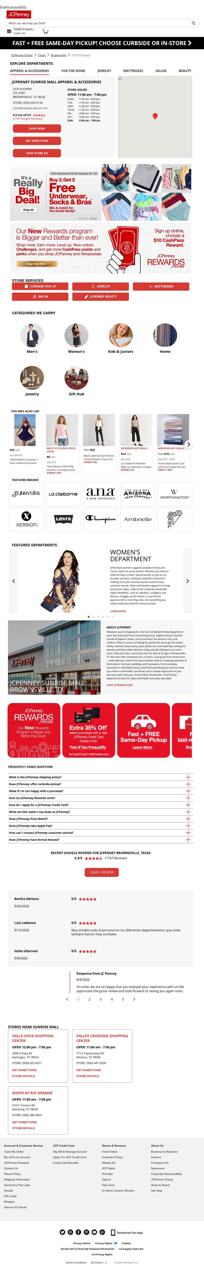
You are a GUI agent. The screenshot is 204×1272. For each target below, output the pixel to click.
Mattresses (164, 286)
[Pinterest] (87, 1232)
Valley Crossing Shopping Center (102, 1038)
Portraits (107, 1173)
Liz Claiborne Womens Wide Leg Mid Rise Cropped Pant (136, 467)
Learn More (118, 611)
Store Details (23, 1076)
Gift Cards (10, 1196)
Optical (106, 1179)
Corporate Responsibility (166, 1173)
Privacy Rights (103, 1243)
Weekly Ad (108, 1162)
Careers (156, 1157)
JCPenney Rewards (16, 1162)
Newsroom (158, 1168)
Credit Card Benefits (65, 1162)
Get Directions (37, 141)
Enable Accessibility (13, 7)
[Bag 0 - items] (45, 31)
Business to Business (164, 1151)
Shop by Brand (160, 1185)
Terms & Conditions (76, 1262)
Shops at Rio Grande (32, 1092)
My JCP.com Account (17, 1157)
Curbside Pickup (112, 1157)
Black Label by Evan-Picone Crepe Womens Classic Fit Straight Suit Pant (99, 459)
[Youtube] (95, 1232)
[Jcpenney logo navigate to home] (18, 14)
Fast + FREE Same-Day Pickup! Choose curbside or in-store (100, 43)
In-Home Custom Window (118, 1190)
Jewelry (103, 286)
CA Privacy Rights (102, 1254)
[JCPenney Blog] (103, 1232)
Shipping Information (17, 1179)
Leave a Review (102, 872)
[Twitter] (63, 1232)
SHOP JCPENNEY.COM (119, 685)
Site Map (156, 1190)
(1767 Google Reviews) (27, 118)
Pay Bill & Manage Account (70, 1151)
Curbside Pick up (43, 286)
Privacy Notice (81, 1243)
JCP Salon (108, 1168)
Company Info (160, 1162)
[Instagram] (71, 1232)
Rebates (9, 1201)
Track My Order (14, 1151)
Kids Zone (108, 1185)
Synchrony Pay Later (17, 1185)
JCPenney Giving (162, 1179)
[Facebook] (79, 1232)
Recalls (8, 1190)
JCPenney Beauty (103, 296)
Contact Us (11, 1168)
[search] (195, 23)
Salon (43, 296)
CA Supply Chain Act (131, 1249)
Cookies (126, 1243)
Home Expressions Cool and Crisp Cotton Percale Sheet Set (171, 467)
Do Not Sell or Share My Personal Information (87, 1249)
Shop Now (37, 128)
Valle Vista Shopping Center (33, 1038)
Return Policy (12, 1173)
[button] (155, 116)
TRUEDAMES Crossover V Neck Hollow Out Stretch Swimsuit (24, 463)
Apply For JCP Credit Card (69, 1157)
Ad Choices (97, 1262)
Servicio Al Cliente (15, 1207)
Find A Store (109, 1151)
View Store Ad (37, 153)
